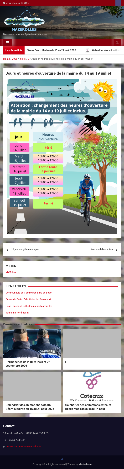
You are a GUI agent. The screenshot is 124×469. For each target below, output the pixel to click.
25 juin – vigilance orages (25, 249)
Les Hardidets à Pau (102, 249)
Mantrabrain (85, 464)
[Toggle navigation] (7, 42)
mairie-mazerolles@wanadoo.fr (24, 446)
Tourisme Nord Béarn (17, 312)
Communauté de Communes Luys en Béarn (29, 292)
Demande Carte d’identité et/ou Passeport (28, 299)
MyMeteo (11, 272)
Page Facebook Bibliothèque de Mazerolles (29, 306)
